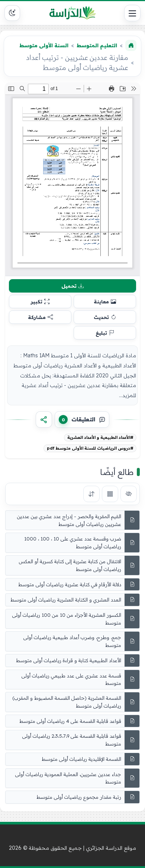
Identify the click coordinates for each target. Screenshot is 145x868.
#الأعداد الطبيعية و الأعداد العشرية (100, 437)
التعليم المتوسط (97, 45)
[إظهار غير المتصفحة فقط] (128, 494)
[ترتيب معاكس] (91, 494)
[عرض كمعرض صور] (110, 494)
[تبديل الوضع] (12, 13)
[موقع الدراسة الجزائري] (72, 13)
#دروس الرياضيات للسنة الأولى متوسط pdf (90, 448)
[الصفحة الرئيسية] (130, 45)
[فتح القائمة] (132, 13)
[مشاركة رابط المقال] (44, 419)
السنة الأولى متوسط (43, 45)
